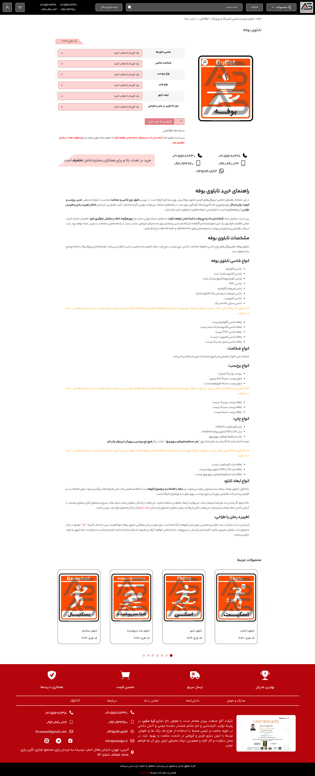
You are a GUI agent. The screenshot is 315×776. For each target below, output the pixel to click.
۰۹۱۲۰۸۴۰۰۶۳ (49, 9)
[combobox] (187, 7)
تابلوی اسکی (196, 631)
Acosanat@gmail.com (51, 732)
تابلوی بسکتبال (89, 631)
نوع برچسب (163, 73)
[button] (204, 62)
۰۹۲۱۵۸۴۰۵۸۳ (206, 171)
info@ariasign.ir (116, 741)
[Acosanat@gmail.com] (71, 731)
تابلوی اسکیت (247, 631)
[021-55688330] (200, 155)
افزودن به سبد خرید (160, 121)
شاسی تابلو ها (163, 52)
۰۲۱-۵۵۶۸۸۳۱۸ (48, 5)
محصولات (281, 7)
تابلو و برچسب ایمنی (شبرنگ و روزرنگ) (232, 19)
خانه (259, 19)
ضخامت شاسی (163, 63)
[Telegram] (58, 741)
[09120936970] (198, 163)
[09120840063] (243, 163)
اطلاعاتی (204, 19)
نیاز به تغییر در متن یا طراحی (163, 106)
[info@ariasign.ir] (132, 741)
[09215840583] (221, 171)
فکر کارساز (144, 773)
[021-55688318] (245, 155)
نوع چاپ (163, 84)
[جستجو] (129, 7)
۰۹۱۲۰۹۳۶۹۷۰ (68, 9)
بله (84, 525)
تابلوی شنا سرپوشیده (138, 631)
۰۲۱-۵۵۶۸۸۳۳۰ (68, 5)
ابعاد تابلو (163, 95)
